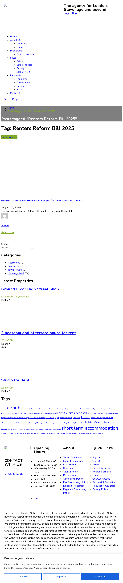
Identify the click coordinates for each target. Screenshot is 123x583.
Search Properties (26, 54)
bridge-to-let (96, 409)
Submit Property (13, 99)
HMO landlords (107, 413)
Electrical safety (94, 413)
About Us (15, 40)
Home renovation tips (20, 417)
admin (5, 225)
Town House (15, 270)
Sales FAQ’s (23, 72)
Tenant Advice (52, 433)
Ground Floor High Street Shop (30, 289)
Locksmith (68, 417)
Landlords (15, 75)
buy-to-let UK (17, 413)
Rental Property (18, 429)
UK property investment (67, 433)
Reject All (61, 576)
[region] (61, 568)
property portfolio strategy (58, 423)
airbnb (13, 408)
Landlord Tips (50, 417)
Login (67, 13)
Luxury (85, 417)
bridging (104, 409)
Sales (13, 58)
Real (89, 422)
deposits (81, 413)
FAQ (19, 89)
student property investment (12, 433)
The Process (23, 82)
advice (3, 409)
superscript (29, 433)
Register (77, 13)
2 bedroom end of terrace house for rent (38, 332)
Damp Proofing (49, 413)
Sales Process (24, 65)
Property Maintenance (20, 423)
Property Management (38, 423)
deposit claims (65, 413)
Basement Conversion (39, 409)
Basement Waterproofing (58, 409)
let (58, 417)
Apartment (14, 262)
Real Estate (101, 422)
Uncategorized (9, 137)
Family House (15, 266)
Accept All (100, 576)
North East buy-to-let (99, 417)
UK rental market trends (87, 433)
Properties (16, 50)
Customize (23, 576)
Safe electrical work (53, 429)
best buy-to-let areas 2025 (79, 409)
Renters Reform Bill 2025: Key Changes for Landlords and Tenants (42, 200)
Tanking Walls (39, 433)
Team (19, 47)
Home (13, 36)
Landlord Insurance (37, 417)
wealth (100, 433)
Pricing (20, 68)
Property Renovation (76, 423)
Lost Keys (76, 417)
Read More (7, 232)
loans (62, 417)
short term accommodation (90, 428)
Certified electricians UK (32, 413)
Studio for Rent (15, 380)
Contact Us (16, 93)
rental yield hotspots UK (35, 429)
